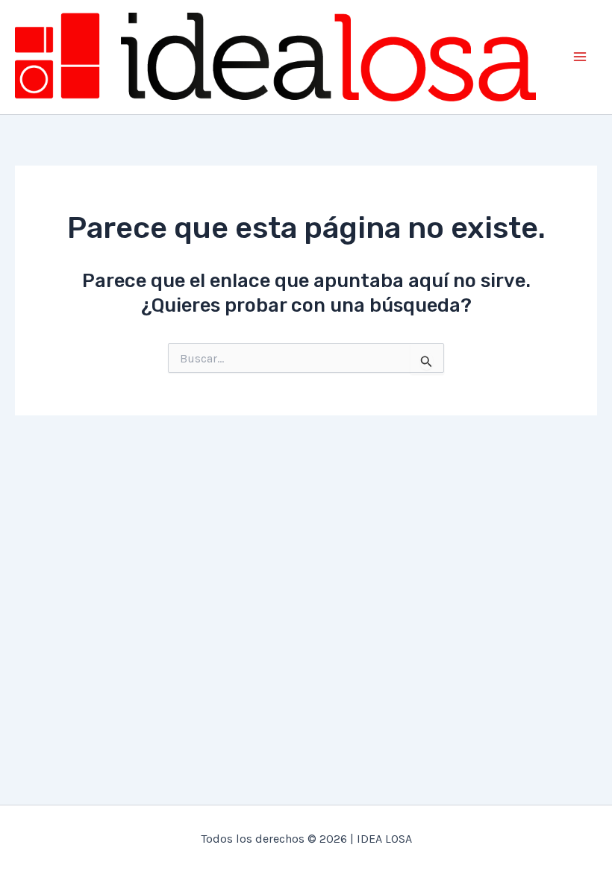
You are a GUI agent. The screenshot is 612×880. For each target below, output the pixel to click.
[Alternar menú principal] (580, 57)
